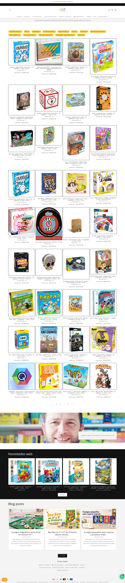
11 (68, 404)
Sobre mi (82, 565)
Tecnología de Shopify (32, 581)
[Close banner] (123, 1)
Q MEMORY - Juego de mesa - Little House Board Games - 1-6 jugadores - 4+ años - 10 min (21, 392)
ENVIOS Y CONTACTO (44, 565)
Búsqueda (82, 567)
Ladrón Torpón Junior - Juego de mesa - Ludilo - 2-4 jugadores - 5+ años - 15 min (76, 199)
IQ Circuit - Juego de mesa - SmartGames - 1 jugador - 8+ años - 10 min (76, 355)
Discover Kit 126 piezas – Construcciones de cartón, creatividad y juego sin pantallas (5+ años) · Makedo (49, 68)
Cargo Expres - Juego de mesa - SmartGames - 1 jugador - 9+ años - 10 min (48, 487)
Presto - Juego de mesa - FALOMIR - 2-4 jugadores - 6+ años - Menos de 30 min (103, 198)
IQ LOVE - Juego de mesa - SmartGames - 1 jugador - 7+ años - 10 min (103, 236)
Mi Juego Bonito (23, 581)
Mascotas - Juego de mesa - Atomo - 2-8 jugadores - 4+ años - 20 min (76, 240)
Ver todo (62, 494)
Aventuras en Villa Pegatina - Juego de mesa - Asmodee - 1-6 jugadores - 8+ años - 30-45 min (103, 487)
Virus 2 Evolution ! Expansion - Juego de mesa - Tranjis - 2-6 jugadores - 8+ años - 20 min (103, 154)
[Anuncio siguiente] (116, 4)
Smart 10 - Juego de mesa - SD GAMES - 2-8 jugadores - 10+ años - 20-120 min (103, 114)
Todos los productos (62, 570)
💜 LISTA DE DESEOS (57, 565)
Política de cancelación (104, 581)
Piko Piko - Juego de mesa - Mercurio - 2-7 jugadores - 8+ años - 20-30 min (49, 318)
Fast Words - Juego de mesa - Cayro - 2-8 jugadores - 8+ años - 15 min (49, 199)
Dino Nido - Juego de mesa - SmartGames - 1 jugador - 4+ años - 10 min (21, 487)
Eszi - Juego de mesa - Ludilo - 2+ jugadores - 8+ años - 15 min (21, 355)
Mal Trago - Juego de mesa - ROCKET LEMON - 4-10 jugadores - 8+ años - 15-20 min (21, 154)
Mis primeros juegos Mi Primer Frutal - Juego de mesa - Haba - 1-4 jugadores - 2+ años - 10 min (21, 318)
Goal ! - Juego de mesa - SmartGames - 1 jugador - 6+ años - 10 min (103, 318)
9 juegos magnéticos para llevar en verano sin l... (26, 533)
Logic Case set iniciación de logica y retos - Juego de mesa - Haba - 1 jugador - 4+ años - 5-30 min (49, 392)
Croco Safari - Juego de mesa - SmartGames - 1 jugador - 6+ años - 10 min (76, 487)
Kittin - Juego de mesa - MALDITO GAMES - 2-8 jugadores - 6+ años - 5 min (103, 392)
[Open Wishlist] (112, 10)
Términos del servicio (65, 581)
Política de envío (75, 581)
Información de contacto (91, 581)
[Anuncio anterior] (8, 4)
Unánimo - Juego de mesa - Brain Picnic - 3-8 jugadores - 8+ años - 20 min (21, 68)
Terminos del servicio (45, 567)
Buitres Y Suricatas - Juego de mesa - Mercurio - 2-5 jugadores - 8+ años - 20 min (76, 318)
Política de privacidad (54, 581)
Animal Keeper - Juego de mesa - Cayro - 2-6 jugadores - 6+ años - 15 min (49, 148)
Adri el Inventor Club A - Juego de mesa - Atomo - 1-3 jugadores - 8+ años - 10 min (103, 277)
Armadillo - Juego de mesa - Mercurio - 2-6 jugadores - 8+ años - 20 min (76, 67)
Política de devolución (72, 567)
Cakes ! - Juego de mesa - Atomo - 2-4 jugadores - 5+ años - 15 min (22, 237)
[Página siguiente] (72, 404)
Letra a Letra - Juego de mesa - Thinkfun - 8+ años (49, 242)
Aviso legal (82, 581)
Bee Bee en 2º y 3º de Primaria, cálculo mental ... (62, 533)
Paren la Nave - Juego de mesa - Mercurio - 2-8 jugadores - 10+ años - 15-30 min (21, 278)
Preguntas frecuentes (58, 567)
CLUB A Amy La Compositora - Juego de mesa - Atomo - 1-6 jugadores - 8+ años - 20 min (21, 117)
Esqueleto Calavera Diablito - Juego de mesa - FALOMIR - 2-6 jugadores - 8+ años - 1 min (49, 278)
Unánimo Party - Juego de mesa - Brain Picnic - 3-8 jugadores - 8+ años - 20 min (21, 199)
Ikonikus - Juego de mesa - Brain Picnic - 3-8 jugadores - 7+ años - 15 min (49, 114)
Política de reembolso (43, 581)
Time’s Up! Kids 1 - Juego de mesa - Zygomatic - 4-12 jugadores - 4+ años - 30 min (76, 392)
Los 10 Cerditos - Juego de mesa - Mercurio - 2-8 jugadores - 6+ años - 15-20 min (103, 77)
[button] (9, 10)
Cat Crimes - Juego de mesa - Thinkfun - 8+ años (49, 355)
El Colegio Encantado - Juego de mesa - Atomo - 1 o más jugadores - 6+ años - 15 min (76, 282)
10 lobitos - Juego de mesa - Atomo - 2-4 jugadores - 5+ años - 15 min (76, 117)
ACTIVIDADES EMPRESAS (72, 565)
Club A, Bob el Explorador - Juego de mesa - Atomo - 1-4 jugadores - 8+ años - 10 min (76, 162)
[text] (62, 1)
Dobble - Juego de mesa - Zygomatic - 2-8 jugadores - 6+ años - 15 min (103, 355)
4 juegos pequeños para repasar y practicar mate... (99, 533)
